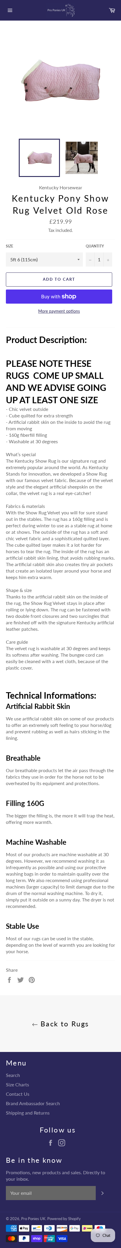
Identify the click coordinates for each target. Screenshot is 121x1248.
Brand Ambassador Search (33, 1103)
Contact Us (17, 1094)
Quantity (95, 246)
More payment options (59, 311)
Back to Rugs (63, 1023)
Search (13, 1075)
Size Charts (17, 1084)
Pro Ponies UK (33, 1218)
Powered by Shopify (64, 1218)
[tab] (60, 370)
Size (9, 246)
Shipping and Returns (28, 1112)
